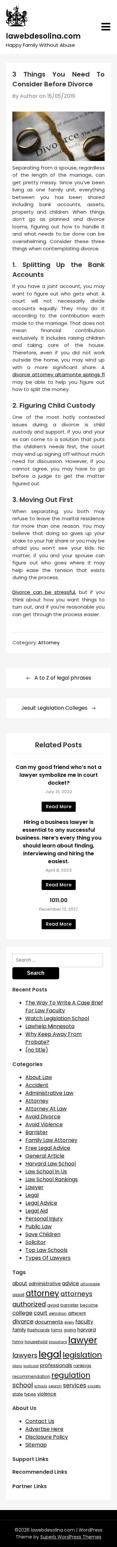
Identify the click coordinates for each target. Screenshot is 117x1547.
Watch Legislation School (57, 1018)
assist (18, 1294)
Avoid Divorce (42, 1116)
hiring (17, 1341)
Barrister (36, 1132)
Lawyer (34, 1187)
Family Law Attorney (51, 1140)
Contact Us (39, 1421)
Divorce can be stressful (43, 592)
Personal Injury (44, 1218)
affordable (90, 1284)
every (69, 1322)
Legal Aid (36, 1211)
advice (70, 1283)
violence (46, 1394)
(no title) (36, 1050)
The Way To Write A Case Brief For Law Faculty (64, 1006)
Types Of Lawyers (48, 1258)
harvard (86, 1329)
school (22, 1385)
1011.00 (59, 900)
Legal (32, 1195)
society (94, 1386)
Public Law (38, 1226)
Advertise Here (44, 1429)
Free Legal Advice (47, 1148)
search (55, 1386)
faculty (84, 1321)
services (74, 1385)
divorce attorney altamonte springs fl (58, 374)
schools (40, 1386)
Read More (59, 806)
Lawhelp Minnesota (49, 1026)
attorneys (76, 1293)
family (19, 1330)
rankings (82, 1365)
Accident (36, 1085)
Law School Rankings (51, 1179)
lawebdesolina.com (43, 36)
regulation (70, 1375)
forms (56, 1330)
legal (50, 1354)
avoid (53, 1305)
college (22, 1313)
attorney (42, 1293)
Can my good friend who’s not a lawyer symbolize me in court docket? (58, 775)
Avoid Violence (44, 1124)
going (70, 1330)
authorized (29, 1304)
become (89, 1305)
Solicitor (35, 1242)
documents (49, 1321)
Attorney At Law (46, 1108)
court (40, 1313)
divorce (22, 1321)
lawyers (24, 1355)
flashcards (38, 1330)
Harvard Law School (50, 1163)
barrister (69, 1305)
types (30, 1394)
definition (58, 1313)
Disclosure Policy (46, 1437)
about (19, 1283)
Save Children (42, 1234)
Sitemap (36, 1445)
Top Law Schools (46, 1250)
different (77, 1313)
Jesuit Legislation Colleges (54, 708)
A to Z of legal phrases (62, 678)
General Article (44, 1156)
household (36, 1342)
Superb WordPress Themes (70, 1537)
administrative (45, 1283)
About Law (38, 1077)
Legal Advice (41, 1203)
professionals (56, 1365)
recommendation (31, 1376)
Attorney (48, 642)
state (17, 1394)
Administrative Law (49, 1093)
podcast (31, 1365)
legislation (82, 1354)
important (58, 1341)
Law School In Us (46, 1171)
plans (17, 1365)
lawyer (82, 1340)
